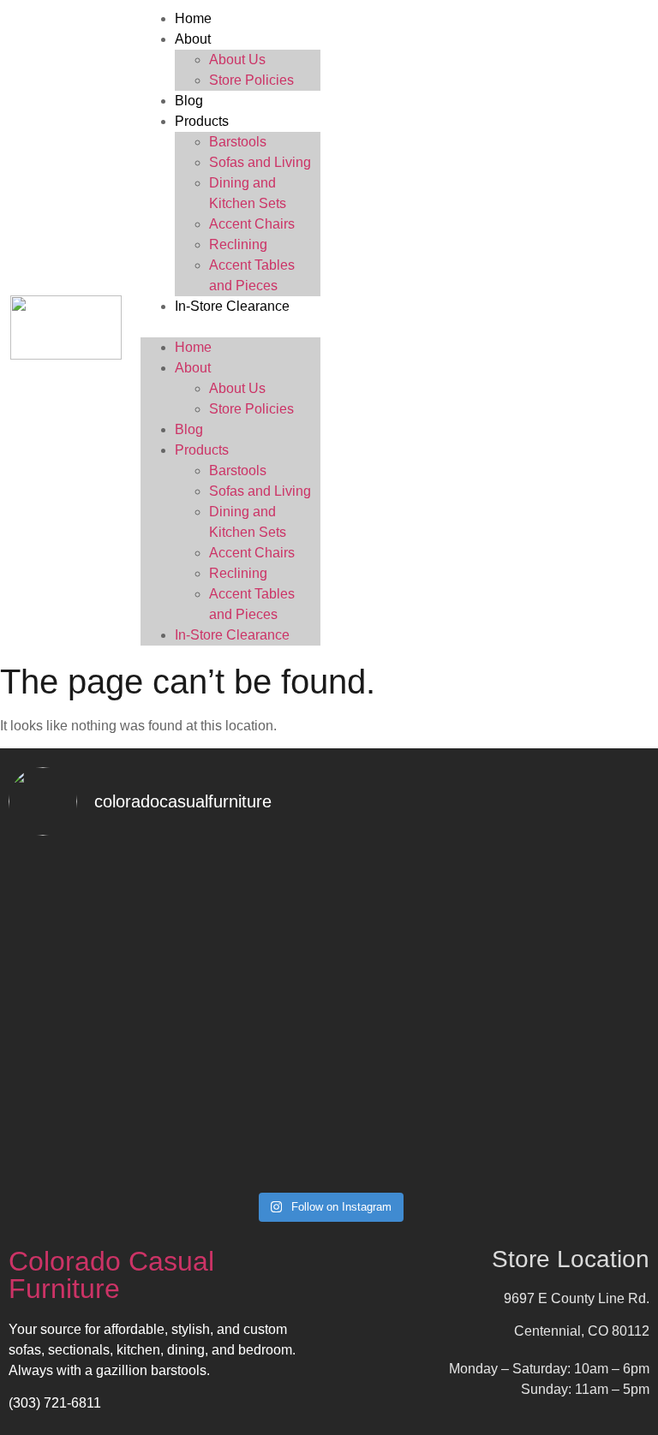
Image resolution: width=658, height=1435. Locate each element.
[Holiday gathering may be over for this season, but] (167, 1008)
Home (193, 18)
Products (202, 121)
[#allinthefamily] (167, 1138)
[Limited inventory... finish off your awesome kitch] (491, 1099)
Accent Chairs (252, 224)
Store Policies (251, 80)
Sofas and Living (260, 162)
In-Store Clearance (232, 306)
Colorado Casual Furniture (111, 1275)
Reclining (238, 244)
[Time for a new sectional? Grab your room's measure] (491, 897)
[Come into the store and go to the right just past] (167, 1099)
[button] (230, 327)
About (193, 39)
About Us (237, 59)
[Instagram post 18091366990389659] (167, 1168)
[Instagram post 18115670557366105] (491, 1168)
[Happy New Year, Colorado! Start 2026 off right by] (491, 998)
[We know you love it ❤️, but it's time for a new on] (167, 897)
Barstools (237, 141)
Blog (189, 100)
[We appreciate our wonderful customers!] (491, 1138)
